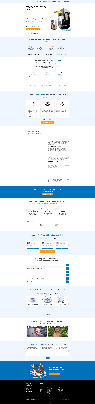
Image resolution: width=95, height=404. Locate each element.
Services (59, 1)
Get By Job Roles (30, 221)
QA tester (41, 390)
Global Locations (42, 393)
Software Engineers (61, 74)
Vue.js (55, 226)
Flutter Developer (49, 389)
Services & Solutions (31, 223)
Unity (40, 226)
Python (30, 85)
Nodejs (41, 223)
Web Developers (33, 74)
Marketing (41, 389)
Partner (41, 392)
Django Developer (60, 387)
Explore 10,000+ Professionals (47, 251)
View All (47, 314)
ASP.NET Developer (49, 388)
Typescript (56, 225)
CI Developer (60, 391)
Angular (60, 85)
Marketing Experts (54, 1)
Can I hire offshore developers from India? (34, 281)
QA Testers (49, 1)
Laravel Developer (60, 390)
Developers (36, 1)
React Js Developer (60, 388)
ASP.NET (57, 85)
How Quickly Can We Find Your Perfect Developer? (35, 278)
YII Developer (49, 391)
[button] (68, 245)
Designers (40, 1)
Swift (42, 85)
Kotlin (44, 85)
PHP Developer (49, 390)
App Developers (47, 74)
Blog (40, 391)
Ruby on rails (56, 224)
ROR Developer (49, 392)
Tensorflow (41, 225)
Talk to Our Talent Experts (47, 194)
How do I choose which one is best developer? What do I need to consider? (39, 265)
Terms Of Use (67, 399)
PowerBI (41, 224)
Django (65, 85)
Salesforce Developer (61, 393)
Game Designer (60, 394)
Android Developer (49, 393)
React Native (49, 85)
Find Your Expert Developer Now (33, 29)
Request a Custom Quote (47, 122)
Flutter (46, 85)
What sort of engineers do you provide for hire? (35, 271)
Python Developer (49, 387)
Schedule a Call (54, 373)
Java (34, 85)
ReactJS (62, 85)
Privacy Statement (61, 399)
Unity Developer (49, 394)
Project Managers (44, 1)
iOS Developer (60, 392)
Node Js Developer (60, 389)
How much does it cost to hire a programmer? (34, 268)
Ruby (32, 85)
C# (36, 85)
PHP (27, 85)
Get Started (66, 1)
